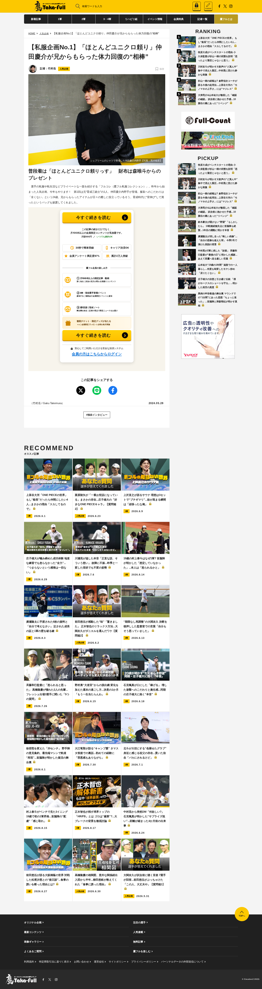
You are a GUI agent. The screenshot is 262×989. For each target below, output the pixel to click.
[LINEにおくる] (96, 390)
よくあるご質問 (33, 951)
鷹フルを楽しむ (142, 951)
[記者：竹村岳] (32, 68)
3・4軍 (107, 19)
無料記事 (138, 941)
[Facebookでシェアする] (112, 390)
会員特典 (179, 19)
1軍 (60, 19)
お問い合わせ (81, 961)
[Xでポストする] (80, 390)
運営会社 (99, 961)
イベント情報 (154, 19)
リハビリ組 (131, 19)
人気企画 (44, 33)
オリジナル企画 (33, 922)
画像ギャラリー (33, 941)
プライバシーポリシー (143, 961)
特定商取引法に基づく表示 (54, 961)
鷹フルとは (226, 19)
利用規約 (29, 961)
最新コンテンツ (33, 932)
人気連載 (138, 932)
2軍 (84, 19)
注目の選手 (139, 922)
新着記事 (36, 19)
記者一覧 (202, 19)
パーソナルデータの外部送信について (182, 961)
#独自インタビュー (96, 414)
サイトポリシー (117, 961)
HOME (31, 33)
